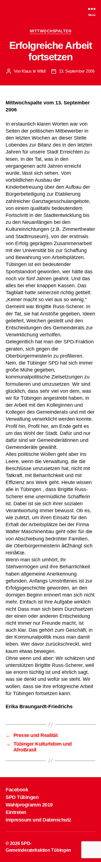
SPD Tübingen (22, 797)
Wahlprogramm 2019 (29, 805)
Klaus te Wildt (33, 71)
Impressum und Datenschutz (38, 820)
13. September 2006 (77, 71)
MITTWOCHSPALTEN (51, 31)
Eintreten (16, 812)
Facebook (17, 789)
